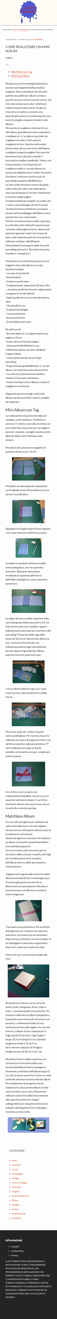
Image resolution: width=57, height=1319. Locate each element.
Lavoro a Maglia (19, 1182)
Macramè (16, 1187)
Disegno (16, 1178)
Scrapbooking (18, 1213)
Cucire (15, 1169)
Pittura (15, 1200)
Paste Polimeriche (20, 1196)
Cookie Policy (17, 1251)
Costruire (16, 1165)
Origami (16, 1191)
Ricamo (15, 1209)
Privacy (14, 1255)
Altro (14, 1160)
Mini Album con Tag (21, 71)
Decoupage (17, 1173)
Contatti (15, 1246)
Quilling (15, 1204)
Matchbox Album (20, 75)
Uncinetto (16, 1218)
